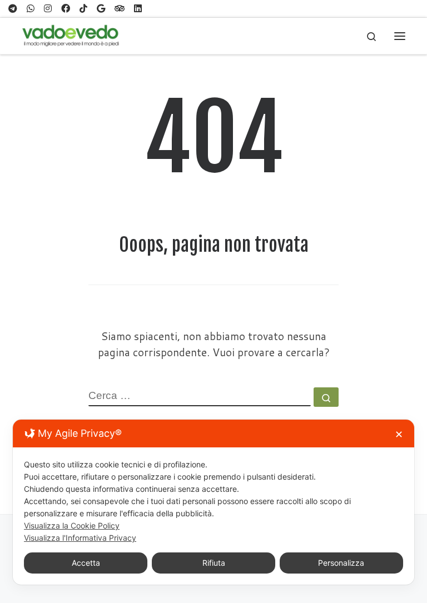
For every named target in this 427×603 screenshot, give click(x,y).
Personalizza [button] (341, 562)
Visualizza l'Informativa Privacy (80, 537)
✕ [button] (399, 434)
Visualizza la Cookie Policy (72, 525)
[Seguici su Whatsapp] (30, 9)
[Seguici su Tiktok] (83, 9)
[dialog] (213, 502)
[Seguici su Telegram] (12, 9)
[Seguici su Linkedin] (138, 9)
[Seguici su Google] (101, 9)
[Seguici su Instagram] (48, 9)
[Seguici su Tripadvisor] (120, 9)
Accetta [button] (86, 562)
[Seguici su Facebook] (65, 9)
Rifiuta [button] (213, 562)
